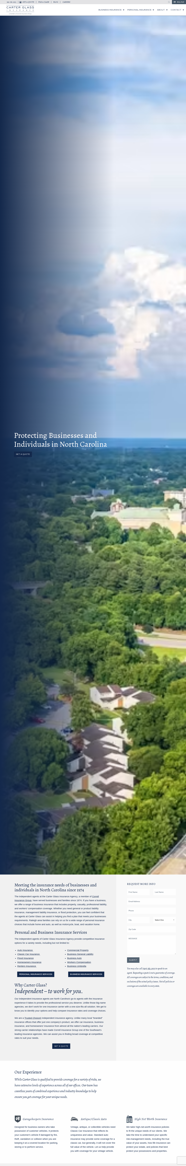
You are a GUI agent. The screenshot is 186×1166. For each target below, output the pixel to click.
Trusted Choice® (32, 1018)
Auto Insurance (25, 950)
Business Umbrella (76, 966)
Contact (176, 10)
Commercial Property (78, 950)
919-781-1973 (11, 2)
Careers (66, 2)
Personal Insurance (139, 10)
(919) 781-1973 (149, 968)
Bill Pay (180, 2)
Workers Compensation (79, 962)
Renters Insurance (27, 966)
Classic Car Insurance (28, 954)
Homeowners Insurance (29, 962)
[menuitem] (111, 10)
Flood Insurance (25, 958)
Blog (55, 2)
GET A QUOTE (61, 1046)
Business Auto (74, 958)
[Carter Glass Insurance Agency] (20, 10)
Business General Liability (80, 954)
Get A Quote (28, 2)
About (161, 10)
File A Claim (43, 2)
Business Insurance (110, 10)
